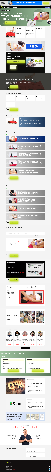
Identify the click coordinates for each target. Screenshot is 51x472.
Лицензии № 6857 (14, 469)
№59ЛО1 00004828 (21, 272)
